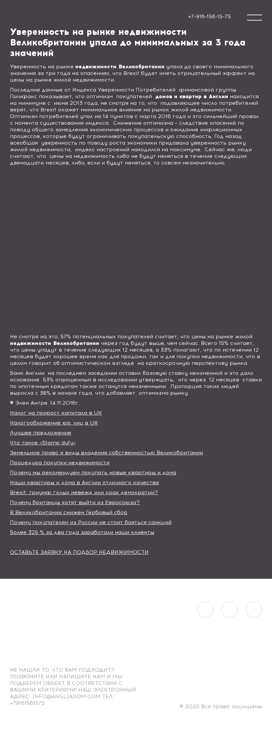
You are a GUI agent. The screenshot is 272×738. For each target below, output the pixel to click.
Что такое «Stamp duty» (43, 442)
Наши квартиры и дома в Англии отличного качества (84, 482)
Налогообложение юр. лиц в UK (54, 423)
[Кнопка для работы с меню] (254, 18)
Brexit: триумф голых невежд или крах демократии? (84, 492)
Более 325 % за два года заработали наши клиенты (82, 532)
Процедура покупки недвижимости (59, 462)
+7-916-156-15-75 (209, 16)
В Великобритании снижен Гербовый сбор (68, 512)
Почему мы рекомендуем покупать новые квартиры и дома (93, 472)
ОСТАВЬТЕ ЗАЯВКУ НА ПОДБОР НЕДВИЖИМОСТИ (79, 552)
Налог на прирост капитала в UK (56, 413)
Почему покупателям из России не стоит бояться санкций (90, 522)
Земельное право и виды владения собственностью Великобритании (106, 452)
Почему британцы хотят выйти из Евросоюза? (75, 502)
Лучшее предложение (40, 433)
